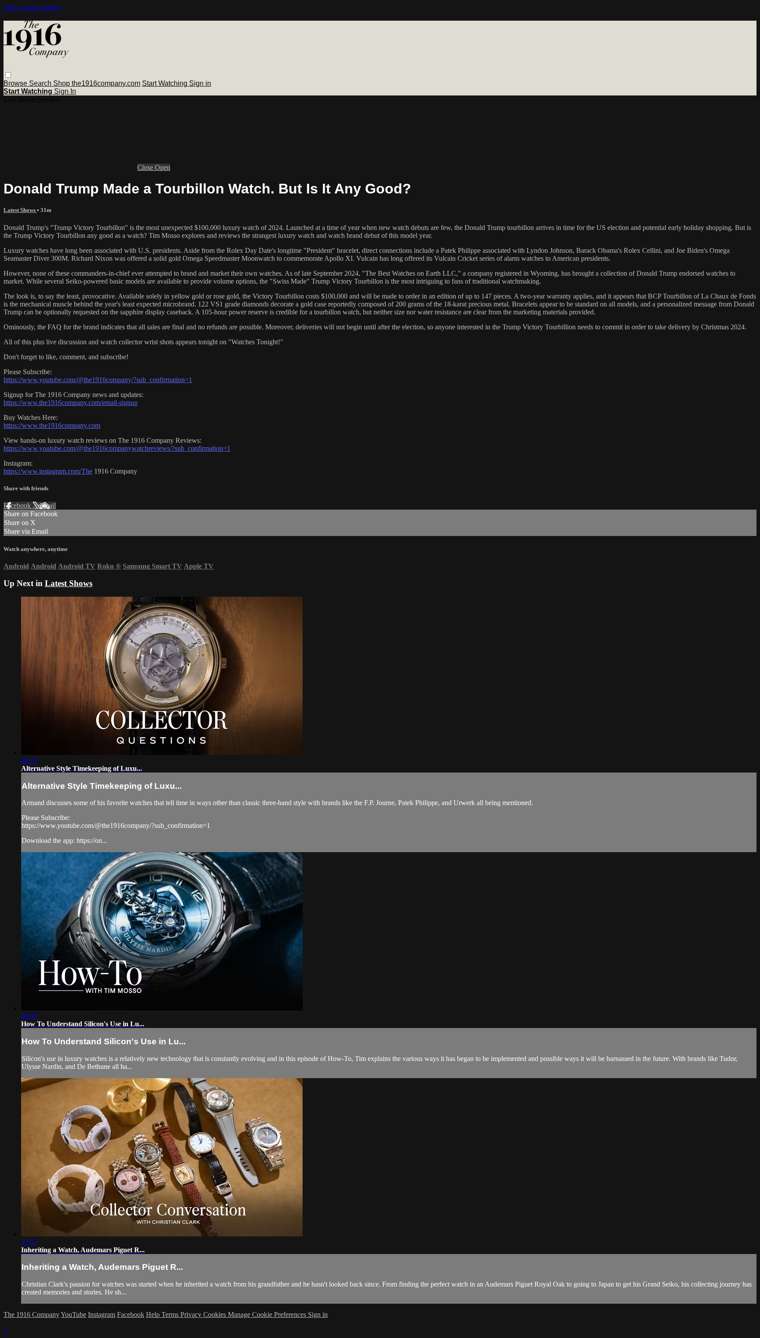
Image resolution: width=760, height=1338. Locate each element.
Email (48, 505)
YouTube (73, 1314)
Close (146, 167)
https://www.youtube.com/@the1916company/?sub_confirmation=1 (98, 379)
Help (153, 1314)
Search (41, 83)
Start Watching (165, 83)
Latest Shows (20, 210)
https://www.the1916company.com (52, 425)
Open (162, 167)
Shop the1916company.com (96, 83)
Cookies (215, 1314)
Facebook (18, 505)
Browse (16, 83)
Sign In (65, 91)
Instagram (101, 1314)
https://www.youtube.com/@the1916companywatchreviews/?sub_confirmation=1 (117, 448)
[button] (8, 75)
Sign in (200, 83)
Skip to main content (32, 7)
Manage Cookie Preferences (268, 1314)
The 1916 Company (31, 1314)
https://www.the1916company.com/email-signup (71, 402)
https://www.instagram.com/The (48, 471)
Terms (170, 1314)
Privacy (191, 1314)
